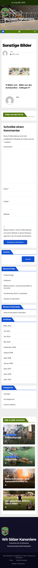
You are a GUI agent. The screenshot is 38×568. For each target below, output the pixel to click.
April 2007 (7, 369)
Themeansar (19, 557)
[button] (35, 31)
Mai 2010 (7, 342)
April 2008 (7, 358)
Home (11, 560)
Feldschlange (9, 275)
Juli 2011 (7, 331)
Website (6, 214)
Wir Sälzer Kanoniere (19, 19)
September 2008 (10, 347)
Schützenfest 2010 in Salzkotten (15, 293)
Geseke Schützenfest (11, 299)
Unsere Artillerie (10, 405)
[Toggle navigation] (19, 31)
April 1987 (7, 379)
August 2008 (8, 353)
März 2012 (7, 326)
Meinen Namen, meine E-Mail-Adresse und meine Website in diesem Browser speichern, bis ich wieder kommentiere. (18, 233)
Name (6, 189)
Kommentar (8, 147)
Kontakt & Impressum (18, 563)
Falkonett (7, 280)
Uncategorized (9, 399)
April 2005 (7, 374)
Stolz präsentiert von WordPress (12, 556)
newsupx (7, 394)
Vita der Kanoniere (21, 560)
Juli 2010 (7, 336)
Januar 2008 (8, 363)
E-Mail (6, 201)
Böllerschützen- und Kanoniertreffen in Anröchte (17, 481)
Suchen (6, 252)
